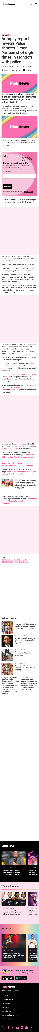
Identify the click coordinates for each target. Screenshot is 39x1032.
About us (5, 996)
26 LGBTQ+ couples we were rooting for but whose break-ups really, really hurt (26, 484)
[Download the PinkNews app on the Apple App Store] (8, 978)
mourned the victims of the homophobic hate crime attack (19, 387)
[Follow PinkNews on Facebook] (8, 1028)
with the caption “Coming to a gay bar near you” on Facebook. (19, 501)
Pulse (16, 561)
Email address (9, 171)
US (27, 561)
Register (7, 186)
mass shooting (6, 559)
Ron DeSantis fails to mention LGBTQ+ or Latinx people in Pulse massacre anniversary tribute (25, 641)
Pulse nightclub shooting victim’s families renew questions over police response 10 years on (26, 626)
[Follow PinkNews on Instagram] (22, 1028)
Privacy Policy (28, 191)
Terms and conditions (10, 1015)
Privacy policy (7, 1019)
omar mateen (16, 559)
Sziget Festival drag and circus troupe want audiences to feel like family (13, 955)
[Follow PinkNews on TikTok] (13, 1028)
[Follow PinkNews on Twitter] (4, 1028)
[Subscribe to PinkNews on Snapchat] (26, 1028)
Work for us (6, 1011)
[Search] (32, 4)
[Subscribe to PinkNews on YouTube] (17, 1028)
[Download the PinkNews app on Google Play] (21, 978)
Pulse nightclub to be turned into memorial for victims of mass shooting (26, 668)
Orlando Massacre (7, 561)
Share (6, 70)
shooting (22, 561)
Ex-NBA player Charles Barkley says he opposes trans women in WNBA (11, 872)
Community (6, 35)
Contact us (6, 1003)
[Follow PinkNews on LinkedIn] (31, 1028)
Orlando (24, 559)
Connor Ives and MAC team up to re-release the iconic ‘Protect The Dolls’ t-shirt (13, 913)
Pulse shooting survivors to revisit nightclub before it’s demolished (24, 654)
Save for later (16, 70)
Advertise (5, 1007)
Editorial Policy (7, 1000)
